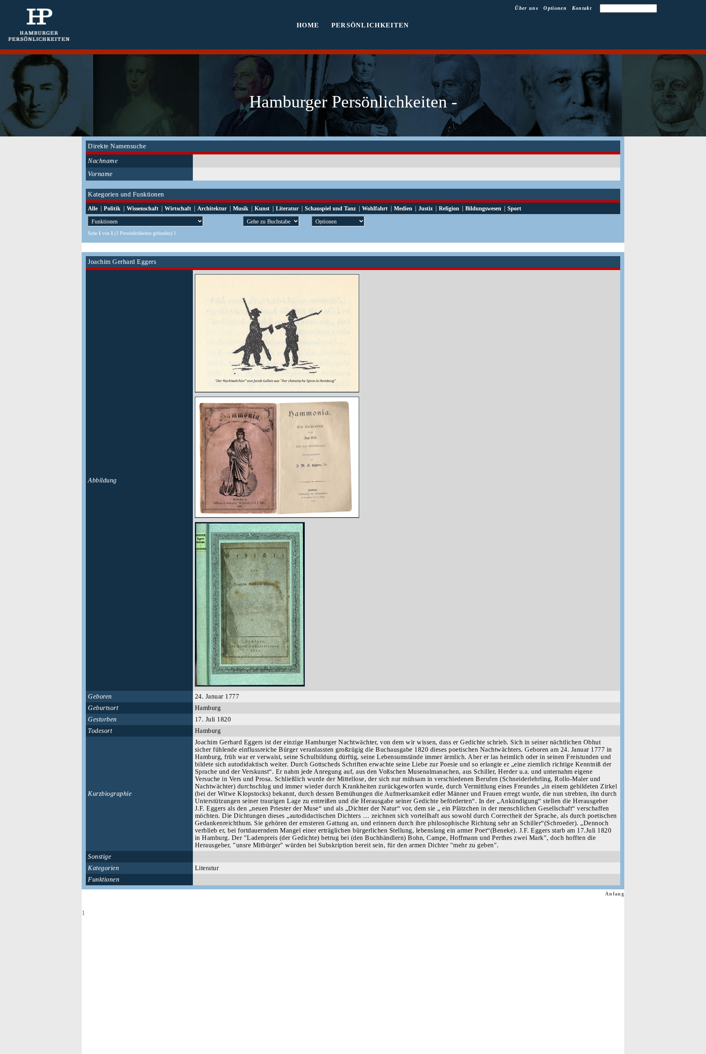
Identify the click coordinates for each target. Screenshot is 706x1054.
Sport (514, 208)
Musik (240, 208)
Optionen (555, 8)
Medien (403, 208)
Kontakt (582, 8)
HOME (308, 25)
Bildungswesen (483, 208)
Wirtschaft (178, 208)
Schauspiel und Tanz (330, 208)
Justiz (425, 208)
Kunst (262, 208)
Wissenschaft (143, 208)
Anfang (614, 894)
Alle (93, 208)
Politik (112, 208)
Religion (449, 208)
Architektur (212, 208)
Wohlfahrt (375, 208)
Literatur (287, 208)
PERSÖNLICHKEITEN (370, 25)
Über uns (526, 8)
